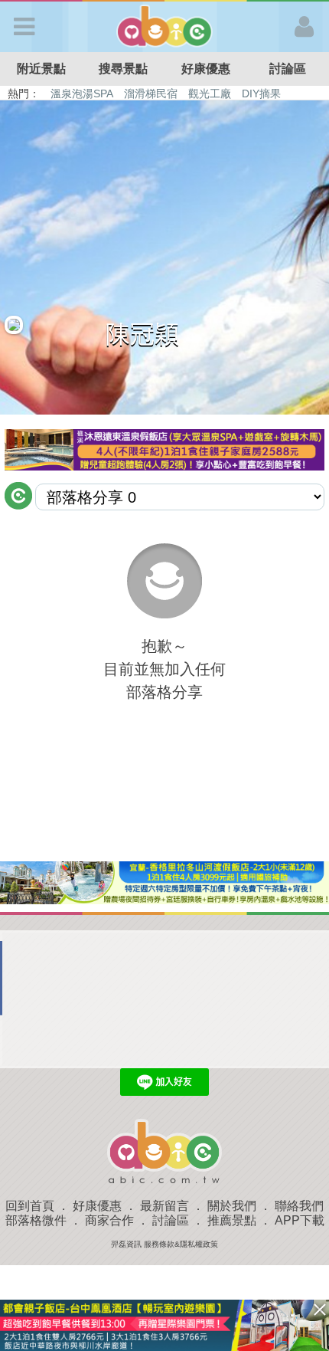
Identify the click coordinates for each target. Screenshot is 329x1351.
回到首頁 (29, 1205)
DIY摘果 (261, 93)
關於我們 (231, 1205)
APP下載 (299, 1220)
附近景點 (41, 68)
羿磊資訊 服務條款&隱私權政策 (164, 1244)
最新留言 (164, 1205)
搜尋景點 (123, 68)
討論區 (170, 1220)
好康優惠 (205, 68)
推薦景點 (231, 1220)
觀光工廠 (209, 93)
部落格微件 (36, 1220)
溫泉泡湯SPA (81, 93)
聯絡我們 (299, 1205)
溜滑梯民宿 (151, 93)
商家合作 (109, 1220)
